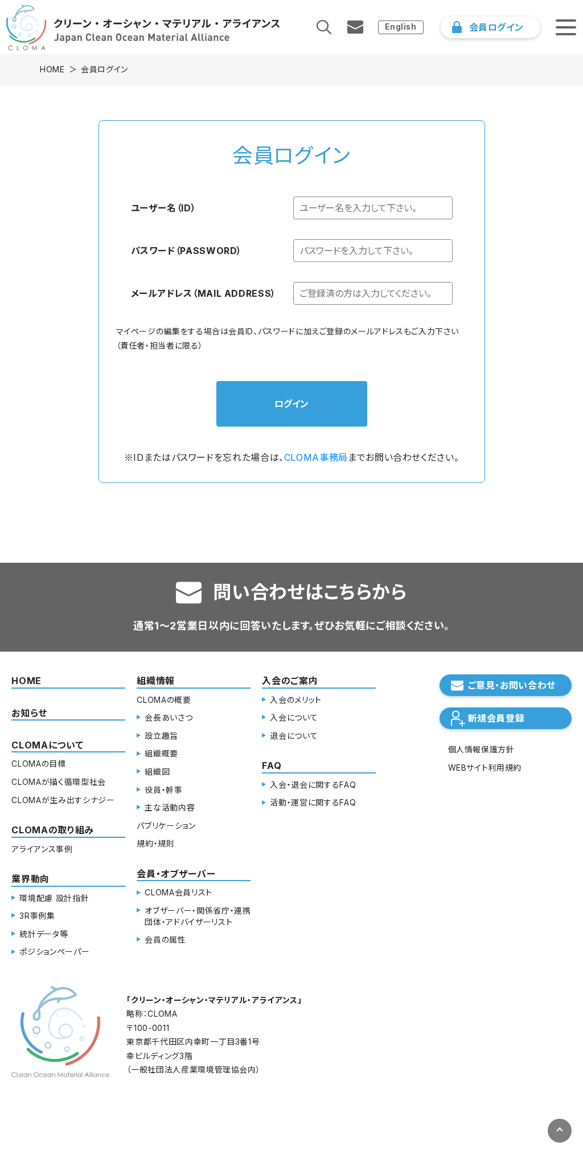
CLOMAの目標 (38, 763)
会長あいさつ (168, 717)
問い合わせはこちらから (310, 592)
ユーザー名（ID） (163, 208)
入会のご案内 (290, 680)
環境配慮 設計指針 (54, 898)
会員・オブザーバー (176, 873)
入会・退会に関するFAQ (313, 784)
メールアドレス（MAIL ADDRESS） (203, 293)
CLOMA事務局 (316, 457)
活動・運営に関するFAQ (313, 802)
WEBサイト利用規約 (485, 767)
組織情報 (156, 680)
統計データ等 (43, 934)
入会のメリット (295, 700)
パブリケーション (166, 825)
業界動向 (30, 879)
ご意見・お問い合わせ (512, 685)
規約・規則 (155, 843)
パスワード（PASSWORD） (187, 250)
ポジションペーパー (54, 951)
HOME (52, 69)
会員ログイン (496, 27)
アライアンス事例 (41, 849)
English (400, 26)
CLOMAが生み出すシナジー (62, 800)
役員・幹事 (163, 790)
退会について (294, 735)
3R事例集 (37, 915)
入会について (294, 717)
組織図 (157, 771)
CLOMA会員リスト (178, 892)
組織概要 (161, 753)
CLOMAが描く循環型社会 (58, 782)
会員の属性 (165, 939)
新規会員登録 (496, 718)
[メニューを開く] (566, 27)
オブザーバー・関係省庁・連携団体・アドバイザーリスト (198, 916)
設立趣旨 (161, 735)
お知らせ (29, 713)
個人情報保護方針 (481, 749)
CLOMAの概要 (164, 700)
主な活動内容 (170, 807)
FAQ (271, 765)
